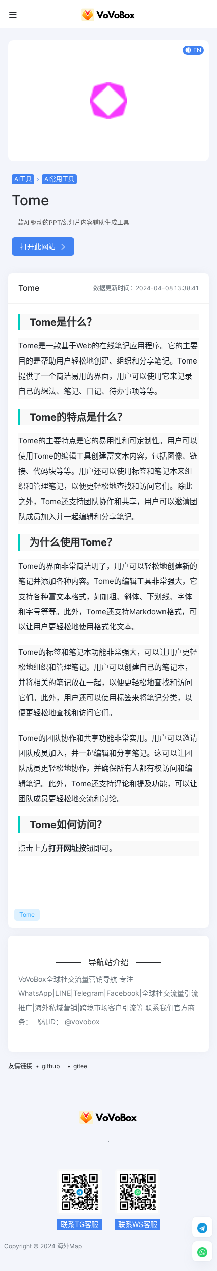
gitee (80, 1066)
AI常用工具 (59, 179)
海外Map (69, 1246)
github (51, 1066)
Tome (27, 914)
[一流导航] (108, 14)
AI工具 (23, 179)
